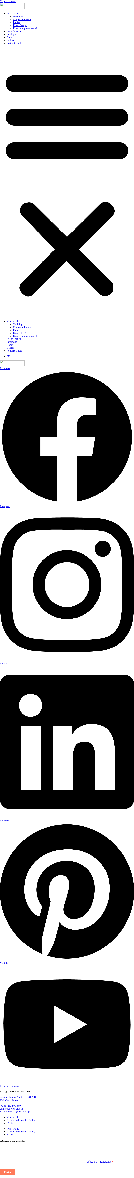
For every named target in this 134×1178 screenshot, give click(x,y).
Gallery (10, 40)
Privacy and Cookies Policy (21, 1120)
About (10, 37)
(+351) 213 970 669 (10, 1105)
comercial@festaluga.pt (12, 1108)
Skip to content (8, 1)
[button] (67, 182)
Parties (16, 22)
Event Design (20, 25)
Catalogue (12, 34)
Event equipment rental (25, 28)
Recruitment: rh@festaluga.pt (15, 1111)
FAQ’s (10, 1123)
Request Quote (14, 43)
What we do (13, 13)
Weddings (18, 16)
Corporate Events (22, 19)
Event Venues (14, 31)
